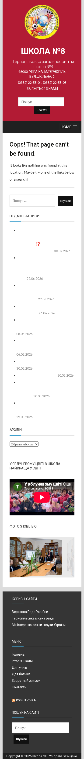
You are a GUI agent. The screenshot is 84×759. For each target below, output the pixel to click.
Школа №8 (43, 51)
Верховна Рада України (30, 612)
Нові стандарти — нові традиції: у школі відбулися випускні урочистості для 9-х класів (42, 292)
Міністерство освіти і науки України (39, 625)
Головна (18, 654)
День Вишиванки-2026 (36, 375)
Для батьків (21, 674)
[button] (69, 127)
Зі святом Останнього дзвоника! (43, 361)
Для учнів (19, 667)
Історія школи (22, 661)
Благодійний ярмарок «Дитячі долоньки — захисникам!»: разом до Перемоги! (41, 389)
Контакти (19, 687)
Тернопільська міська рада (33, 618)
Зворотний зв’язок (26, 680)
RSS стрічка (26, 700)
